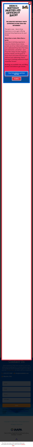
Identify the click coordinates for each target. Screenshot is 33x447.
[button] (30, 3)
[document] (16, 223)
